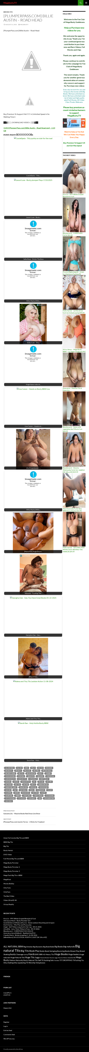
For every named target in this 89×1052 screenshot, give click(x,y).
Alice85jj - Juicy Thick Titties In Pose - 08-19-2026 (21, 929)
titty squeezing (20, 963)
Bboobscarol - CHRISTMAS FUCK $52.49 (18, 931)
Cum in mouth (10, 779)
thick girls (27, 795)
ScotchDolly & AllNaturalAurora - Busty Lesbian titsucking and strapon (28, 923)
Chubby (48, 773)
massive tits (72, 958)
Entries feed (7, 1030)
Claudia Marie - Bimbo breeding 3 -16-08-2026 (20, 935)
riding (17, 793)
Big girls (36, 770)
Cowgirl (21, 776)
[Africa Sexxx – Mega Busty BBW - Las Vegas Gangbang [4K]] (74, 331)
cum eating (50, 776)
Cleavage (19, 954)
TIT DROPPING (66, 960)
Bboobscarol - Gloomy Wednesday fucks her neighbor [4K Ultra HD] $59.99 (74, 470)
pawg (32, 790)
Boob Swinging (51, 951)
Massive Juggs (53, 957)
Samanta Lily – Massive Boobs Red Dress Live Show (21, 812)
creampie (40, 776)
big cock (27, 770)
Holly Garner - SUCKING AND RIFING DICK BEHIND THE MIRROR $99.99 (74, 549)
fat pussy (8, 784)
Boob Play (34, 951)
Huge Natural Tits (17, 957)
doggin (8, 781)
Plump (50, 790)
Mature (8, 790)
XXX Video (8, 801)
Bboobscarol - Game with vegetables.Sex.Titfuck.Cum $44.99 (72, 429)
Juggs (37, 957)
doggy (16, 781)
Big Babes (49, 768)
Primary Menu (86, 3)
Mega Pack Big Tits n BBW (12, 875)
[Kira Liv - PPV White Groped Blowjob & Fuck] (74, 176)
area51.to (6, 995)
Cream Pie (30, 776)
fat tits (17, 784)
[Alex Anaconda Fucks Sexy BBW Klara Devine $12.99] (74, 490)
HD (44, 954)
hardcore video (11, 787)
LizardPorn (7, 993)
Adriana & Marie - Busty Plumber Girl (16, 921)
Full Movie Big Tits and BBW (13, 859)
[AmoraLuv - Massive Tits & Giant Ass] (74, 370)
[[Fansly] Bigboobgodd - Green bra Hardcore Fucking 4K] (74, 253)
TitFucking (77, 960)
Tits (82, 960)
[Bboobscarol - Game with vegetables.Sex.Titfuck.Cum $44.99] (74, 409)
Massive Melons (62, 957)
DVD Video (7, 854)
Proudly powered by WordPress (13, 1049)
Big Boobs (58, 946)
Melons (12, 960)
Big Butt (18, 770)
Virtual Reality (8, 904)
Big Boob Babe (48, 947)
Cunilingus (33, 779)
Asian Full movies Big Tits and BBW (16, 838)
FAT (34, 781)
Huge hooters (74, 954)
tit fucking (50, 795)
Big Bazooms (38, 947)
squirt (43, 793)
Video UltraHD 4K (10, 900)
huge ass (33, 787)
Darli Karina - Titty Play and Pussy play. (17, 925)
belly (33, 768)
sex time (35, 793)
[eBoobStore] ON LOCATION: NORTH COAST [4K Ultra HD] (25, 937)
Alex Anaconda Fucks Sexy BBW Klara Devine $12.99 (72, 510)
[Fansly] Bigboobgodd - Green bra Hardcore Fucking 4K (73, 273)
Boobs (42, 951)
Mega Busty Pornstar (11, 863)
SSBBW (18, 795)
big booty (8, 770)
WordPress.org (8, 1039)
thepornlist (7, 1008)
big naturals (47, 770)
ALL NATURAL (9, 768)
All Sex (19, 768)
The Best (56, 960)
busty (40, 773)
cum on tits (22, 779)
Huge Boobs (44, 787)
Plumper (8, 793)
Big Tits (21, 773)
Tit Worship (30, 963)
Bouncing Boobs (63, 951)
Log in (5, 1026)
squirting (8, 795)
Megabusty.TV (10, 3)
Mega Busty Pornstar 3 (11, 871)
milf (15, 790)
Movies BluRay (8, 884)
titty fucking (10, 798)
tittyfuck (21, 798)
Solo (52, 960)
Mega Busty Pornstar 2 (11, 867)
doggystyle (26, 781)
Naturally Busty (22, 960)
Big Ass (40, 768)
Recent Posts (9, 913)
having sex (23, 787)
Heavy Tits (50, 954)
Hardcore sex (43, 784)
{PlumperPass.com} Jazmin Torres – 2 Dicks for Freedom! (24, 820)
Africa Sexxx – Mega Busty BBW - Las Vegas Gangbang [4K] (74, 350)
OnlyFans (6, 892)
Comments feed (9, 1034)
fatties (25, 784)
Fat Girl (49, 781)
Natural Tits (33, 960)
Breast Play (74, 951)
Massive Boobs (44, 957)
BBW (26, 768)
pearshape (40, 790)
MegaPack (7, 879)
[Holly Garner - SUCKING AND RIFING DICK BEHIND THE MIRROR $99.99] (74, 529)
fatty (33, 784)
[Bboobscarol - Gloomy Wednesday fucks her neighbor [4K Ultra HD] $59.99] (74, 449)
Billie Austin (31, 773)
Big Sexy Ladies (10, 773)
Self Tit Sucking (44, 960)
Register (6, 1022)
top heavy (31, 798)
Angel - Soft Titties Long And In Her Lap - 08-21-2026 (22, 927)
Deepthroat (44, 779)
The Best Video (69, 155)
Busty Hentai (8, 850)
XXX (40, 798)
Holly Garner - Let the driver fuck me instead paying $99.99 (73, 312)
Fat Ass (41, 781)
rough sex (25, 793)
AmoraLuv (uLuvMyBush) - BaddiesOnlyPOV (19, 933)
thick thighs (38, 795)
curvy (26, 954)
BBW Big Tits (8, 12)
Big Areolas (27, 946)
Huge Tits (30, 957)
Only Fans (7, 888)
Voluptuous (40, 963)
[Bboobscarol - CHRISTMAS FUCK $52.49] (74, 215)
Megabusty (24, 24)
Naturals (23, 790)
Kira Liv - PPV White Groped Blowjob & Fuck (73, 195)
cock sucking (10, 776)
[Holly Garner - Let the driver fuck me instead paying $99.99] (74, 292)
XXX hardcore (49, 798)
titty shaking (8, 963)
